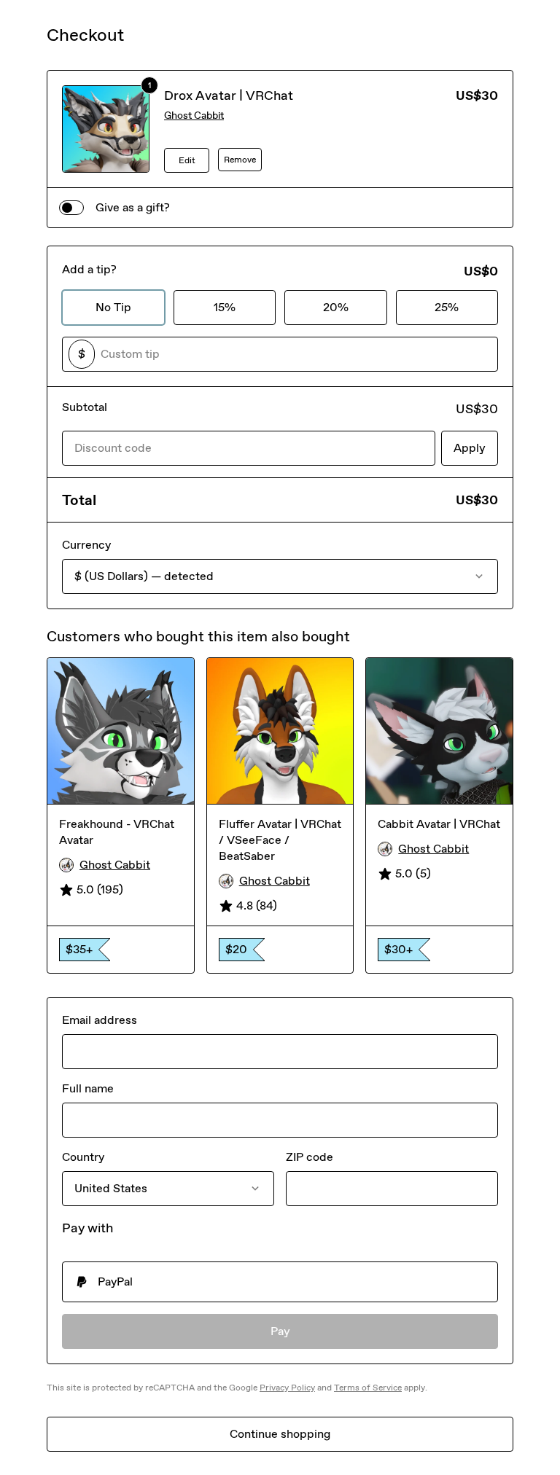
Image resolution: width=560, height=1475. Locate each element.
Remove (240, 159)
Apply (470, 448)
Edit (187, 160)
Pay (280, 1331)
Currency (86, 545)
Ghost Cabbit (194, 115)
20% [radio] (336, 307)
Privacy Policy (287, 1387)
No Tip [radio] (113, 307)
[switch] (71, 207)
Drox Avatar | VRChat (228, 95)
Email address (99, 1020)
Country (83, 1157)
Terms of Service (368, 1387)
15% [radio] (225, 307)
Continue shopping (280, 1434)
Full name (88, 1088)
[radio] (280, 1281)
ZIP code (309, 1157)
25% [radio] (447, 307)
